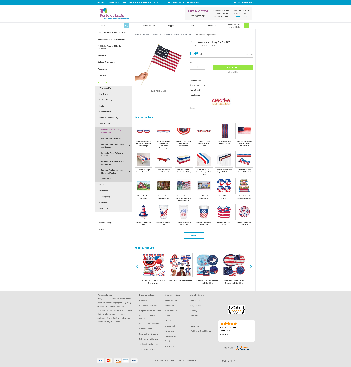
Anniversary (195, 300)
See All (194, 235)
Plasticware (102, 69)
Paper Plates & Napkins (149, 323)
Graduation (194, 315)
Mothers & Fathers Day (108, 118)
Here (197, 2)
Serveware (102, 76)
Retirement (194, 326)
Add (232, 67)
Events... (101, 216)
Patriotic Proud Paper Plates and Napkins (112, 145)
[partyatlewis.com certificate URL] (236, 348)
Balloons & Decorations (107, 62)
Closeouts (102, 229)
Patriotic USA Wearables (111, 138)
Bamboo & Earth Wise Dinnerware (111, 39)
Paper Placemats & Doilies (147, 317)
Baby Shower (195, 305)
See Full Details (242, 16)
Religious (194, 321)
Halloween (103, 191)
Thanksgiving (104, 197)
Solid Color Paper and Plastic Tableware (109, 47)
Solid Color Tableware (148, 339)
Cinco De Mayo (105, 112)
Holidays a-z (103, 82)
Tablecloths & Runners (148, 344)
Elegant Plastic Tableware (150, 310)
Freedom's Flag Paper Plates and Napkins (112, 162)
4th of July (169, 321)
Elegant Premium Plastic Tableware (112, 32)
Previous (137, 266)
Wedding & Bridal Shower (201, 331)
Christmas (103, 203)
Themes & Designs (105, 223)
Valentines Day (105, 88)
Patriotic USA (104, 124)
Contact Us (211, 26)
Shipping (171, 26)
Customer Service (148, 26)
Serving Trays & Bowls (148, 334)
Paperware (102, 55)
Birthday (193, 310)
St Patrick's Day (105, 100)
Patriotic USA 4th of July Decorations (111, 131)
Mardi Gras (103, 94)
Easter (101, 106)
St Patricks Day (171, 310)
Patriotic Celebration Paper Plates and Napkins (112, 171)
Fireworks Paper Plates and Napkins (112, 154)
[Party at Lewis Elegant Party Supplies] (120, 13)
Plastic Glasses (145, 329)
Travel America (107, 179)
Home (137, 35)
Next (250, 266)
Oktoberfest (104, 185)
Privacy (191, 26)
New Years (103, 209)
